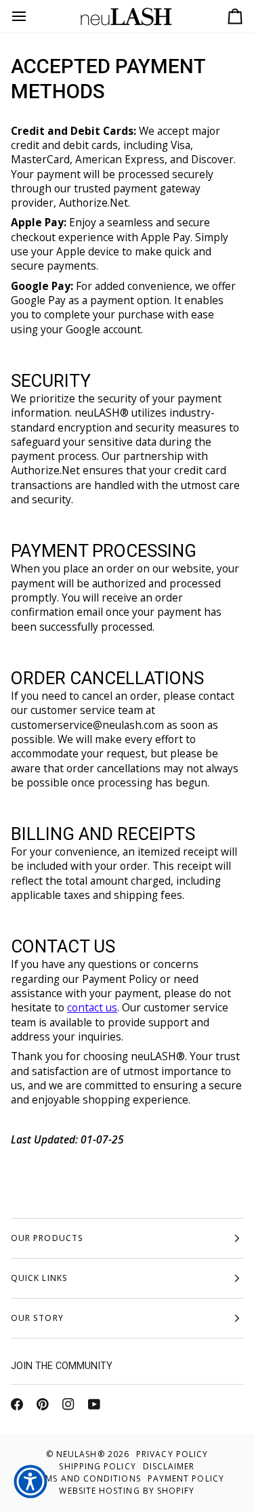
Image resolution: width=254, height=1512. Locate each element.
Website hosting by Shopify (126, 1490)
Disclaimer (169, 1466)
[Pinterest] (43, 1404)
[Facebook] (17, 1404)
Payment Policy (186, 1478)
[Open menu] (31, 16)
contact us (92, 1008)
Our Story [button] (37, 1318)
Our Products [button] (47, 1238)
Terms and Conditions (85, 1478)
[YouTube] (94, 1404)
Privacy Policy (172, 1454)
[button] (30, 1481)
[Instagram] (68, 1404)
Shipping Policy (97, 1466)
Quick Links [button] (39, 1278)
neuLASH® (80, 1454)
